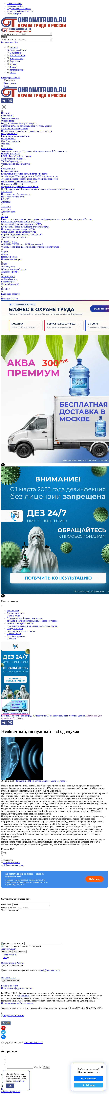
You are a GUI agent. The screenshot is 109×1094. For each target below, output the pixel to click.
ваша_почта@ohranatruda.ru (20, 11)
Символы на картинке (12, 943)
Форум (13, 67)
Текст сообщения (10, 910)
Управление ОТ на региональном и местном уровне (26, 126)
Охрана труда (7, 121)
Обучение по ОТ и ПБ (12, 184)
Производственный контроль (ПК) (18, 229)
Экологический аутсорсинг (14, 237)
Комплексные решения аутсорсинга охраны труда (25, 227)
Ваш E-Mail (6, 907)
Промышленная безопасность (15, 194)
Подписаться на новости (19, 8)
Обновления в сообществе (14, 269)
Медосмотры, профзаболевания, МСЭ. (19, 186)
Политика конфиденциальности (16, 988)
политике (19, 1081)
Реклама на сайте (15, 6)
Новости (14, 47)
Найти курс (94, 879)
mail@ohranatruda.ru (50, 970)
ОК (10, 1086)
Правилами (23, 995)
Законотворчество (10, 118)
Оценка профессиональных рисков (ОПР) (21, 224)
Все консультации (9, 171)
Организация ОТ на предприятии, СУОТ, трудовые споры (29, 176)
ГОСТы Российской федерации (16, 156)
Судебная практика (10, 141)
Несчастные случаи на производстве (19, 181)
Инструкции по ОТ (10, 153)
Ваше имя (6, 904)
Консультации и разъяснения (15, 136)
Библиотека (15, 53)
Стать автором (14, 13)
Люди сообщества (9, 272)
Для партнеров (8, 211)
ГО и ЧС (5, 199)
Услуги (13, 64)
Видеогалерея (7, 281)
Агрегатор (15, 61)
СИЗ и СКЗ (6, 191)
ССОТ (13, 72)
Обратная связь (14, 3)
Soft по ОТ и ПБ (17, 55)
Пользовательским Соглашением (17, 1003)
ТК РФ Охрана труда (11, 161)
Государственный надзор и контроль (18, 123)
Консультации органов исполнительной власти (24, 174)
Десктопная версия (10, 980)
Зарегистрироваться (10, 1091)
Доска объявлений (10, 284)
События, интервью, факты (14, 128)
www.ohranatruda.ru (33, 1042)
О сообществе (8, 266)
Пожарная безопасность (12, 196)
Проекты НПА (8, 138)
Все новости (7, 115)
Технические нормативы (13, 159)
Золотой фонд (16, 70)
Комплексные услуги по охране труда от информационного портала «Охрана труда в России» (47, 219)
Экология (5, 202)
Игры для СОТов (9, 298)
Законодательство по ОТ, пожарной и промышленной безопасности (34, 151)
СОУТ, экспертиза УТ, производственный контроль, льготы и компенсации (37, 189)
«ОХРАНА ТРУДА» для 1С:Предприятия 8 (22, 244)
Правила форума (9, 257)
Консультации (16, 58)
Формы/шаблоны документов (15, 164)
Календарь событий (17, 50)
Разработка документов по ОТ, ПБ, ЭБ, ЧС (21, 234)
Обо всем (5, 144)
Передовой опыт (9, 133)
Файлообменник (9, 279)
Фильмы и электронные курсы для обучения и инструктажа (30, 247)
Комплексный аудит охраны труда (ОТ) (20, 221)
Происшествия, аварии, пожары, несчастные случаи (26, 131)
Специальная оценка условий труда (18, 232)
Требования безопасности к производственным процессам (29, 179)
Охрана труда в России (12, 963)
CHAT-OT (6, 289)
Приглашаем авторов (11, 259)
